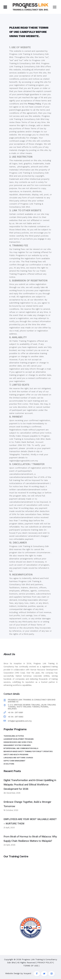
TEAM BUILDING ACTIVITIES (14, 736)
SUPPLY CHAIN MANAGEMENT (14, 761)
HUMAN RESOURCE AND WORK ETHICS (18, 742)
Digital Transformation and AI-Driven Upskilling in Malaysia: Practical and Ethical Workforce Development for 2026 (30, 784)
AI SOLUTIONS (9, 764)
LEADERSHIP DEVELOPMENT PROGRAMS (18, 739)
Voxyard (27, 973)
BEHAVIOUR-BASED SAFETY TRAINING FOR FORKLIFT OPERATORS (28, 751)
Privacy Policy (34, 104)
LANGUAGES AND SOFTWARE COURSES (18, 758)
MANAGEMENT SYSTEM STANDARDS (17, 745)
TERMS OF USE (30, 965)
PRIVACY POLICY (45, 962)
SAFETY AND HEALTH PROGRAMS (16, 755)
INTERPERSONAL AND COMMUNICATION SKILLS (21, 748)
